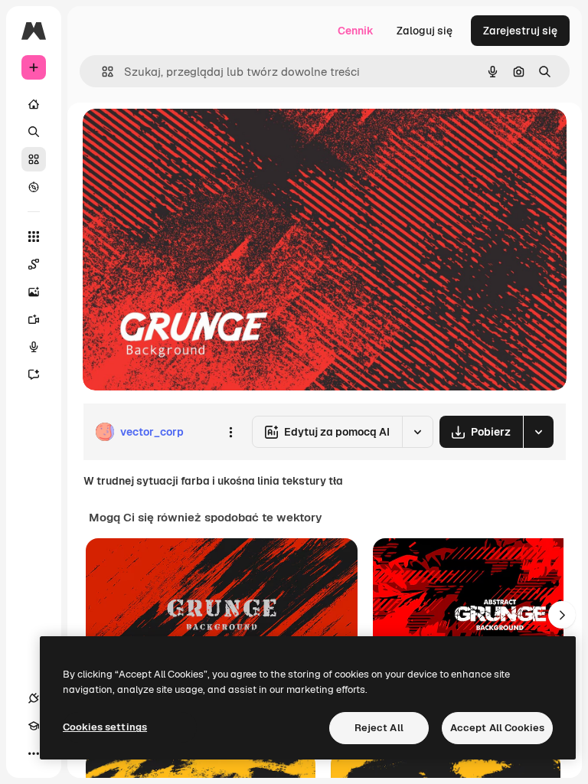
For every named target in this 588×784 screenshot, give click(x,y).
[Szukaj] (33, 131)
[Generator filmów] (33, 319)
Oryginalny (188, 137)
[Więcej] (33, 753)
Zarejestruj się (520, 31)
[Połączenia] (33, 698)
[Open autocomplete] (101, 71)
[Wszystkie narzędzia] (33, 236)
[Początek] (33, 104)
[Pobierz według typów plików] (538, 432)
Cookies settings (105, 726)
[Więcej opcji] (230, 431)
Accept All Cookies (497, 727)
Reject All (378, 727)
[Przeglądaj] (33, 187)
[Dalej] (562, 614)
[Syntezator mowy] (33, 347)
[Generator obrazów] (33, 291)
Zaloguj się (424, 31)
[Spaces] (33, 264)
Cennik (356, 31)
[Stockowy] (33, 159)
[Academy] (33, 726)
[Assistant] (33, 374)
